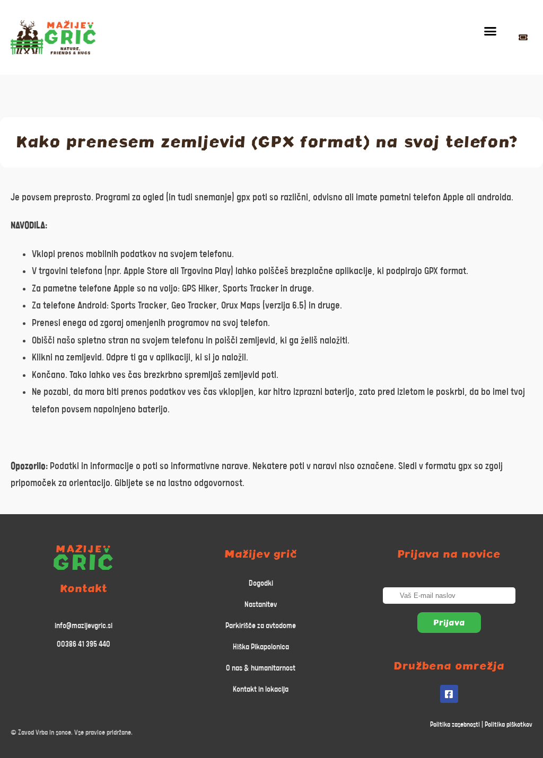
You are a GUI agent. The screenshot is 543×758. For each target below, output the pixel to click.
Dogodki (261, 583)
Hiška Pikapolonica (261, 646)
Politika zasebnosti (455, 725)
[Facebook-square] (449, 694)
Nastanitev (260, 604)
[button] (490, 31)
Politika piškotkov (508, 725)
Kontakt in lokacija (260, 689)
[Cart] (523, 37)
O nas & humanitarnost (260, 668)
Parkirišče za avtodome (260, 625)
